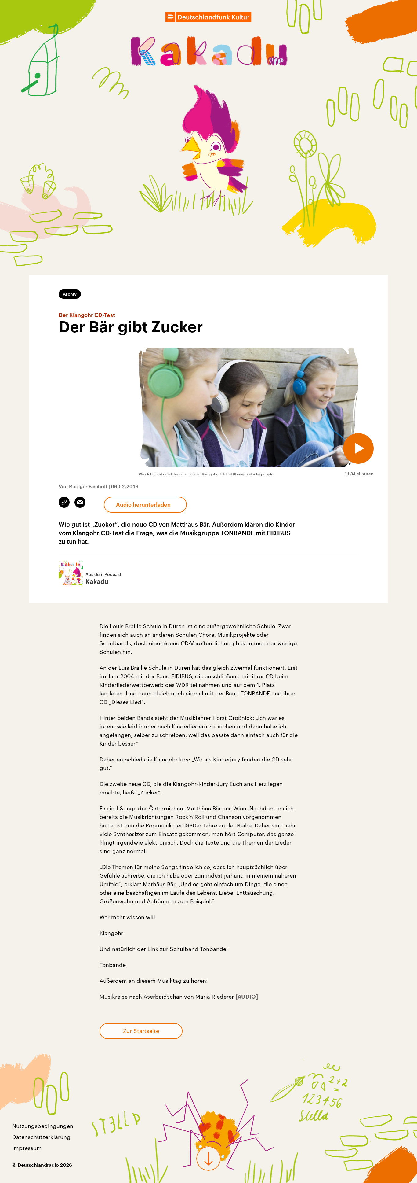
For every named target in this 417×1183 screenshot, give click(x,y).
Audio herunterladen (143, 504)
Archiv (70, 294)
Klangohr (111, 933)
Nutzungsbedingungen (42, 1125)
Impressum (27, 1147)
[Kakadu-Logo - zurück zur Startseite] (208, 52)
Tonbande (113, 964)
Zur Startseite (141, 1030)
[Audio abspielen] (358, 448)
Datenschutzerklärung (41, 1136)
